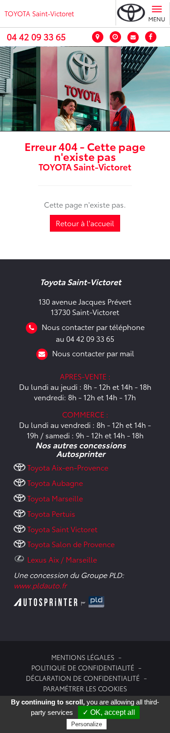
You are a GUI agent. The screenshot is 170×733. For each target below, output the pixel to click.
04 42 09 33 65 (36, 36)
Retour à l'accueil (85, 223)
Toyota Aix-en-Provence (67, 467)
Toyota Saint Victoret (62, 529)
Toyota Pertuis (51, 513)
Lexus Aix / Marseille (62, 559)
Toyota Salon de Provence (71, 544)
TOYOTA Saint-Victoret (39, 13)
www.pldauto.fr (40, 585)
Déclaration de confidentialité (83, 678)
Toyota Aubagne (55, 482)
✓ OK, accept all (109, 712)
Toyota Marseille (55, 498)
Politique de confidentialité (82, 667)
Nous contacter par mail (93, 353)
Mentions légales (82, 657)
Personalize (86, 724)
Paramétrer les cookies (85, 688)
